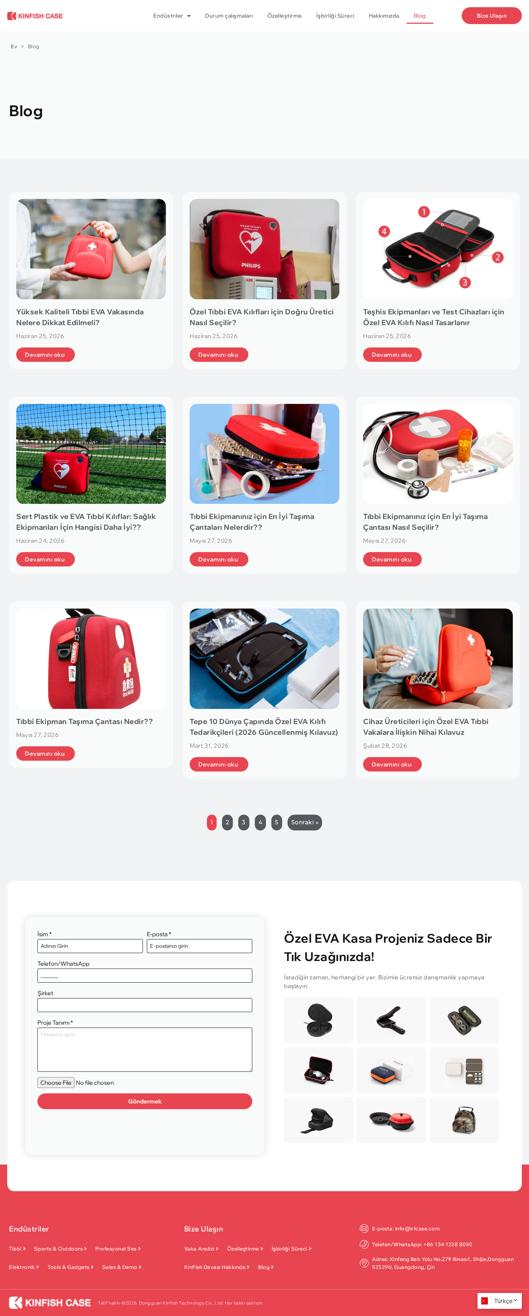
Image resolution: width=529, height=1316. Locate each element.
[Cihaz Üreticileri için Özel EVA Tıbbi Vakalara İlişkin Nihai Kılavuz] (438, 659)
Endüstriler (29, 1228)
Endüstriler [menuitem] (168, 15)
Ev (14, 46)
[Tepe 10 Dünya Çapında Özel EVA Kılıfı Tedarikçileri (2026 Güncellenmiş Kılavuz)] (264, 659)
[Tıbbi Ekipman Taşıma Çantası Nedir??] (91, 659)
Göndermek (145, 1101)
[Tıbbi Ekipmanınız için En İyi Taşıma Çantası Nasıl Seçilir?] (438, 454)
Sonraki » (305, 822)
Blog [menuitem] (420, 15)
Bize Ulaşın (203, 1228)
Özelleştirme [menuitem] (284, 15)
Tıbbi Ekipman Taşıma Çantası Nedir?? (84, 721)
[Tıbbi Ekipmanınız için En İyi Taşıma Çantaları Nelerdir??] (264, 454)
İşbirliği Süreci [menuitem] (335, 15)
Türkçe (503, 1300)
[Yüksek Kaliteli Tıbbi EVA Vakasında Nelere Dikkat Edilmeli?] (91, 249)
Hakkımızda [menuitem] (384, 15)
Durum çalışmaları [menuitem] (229, 15)
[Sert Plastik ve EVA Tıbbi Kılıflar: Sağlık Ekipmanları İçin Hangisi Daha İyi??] (91, 454)
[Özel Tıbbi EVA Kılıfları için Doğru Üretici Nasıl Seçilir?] (264, 249)
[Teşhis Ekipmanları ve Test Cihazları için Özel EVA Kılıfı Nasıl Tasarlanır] (438, 249)
